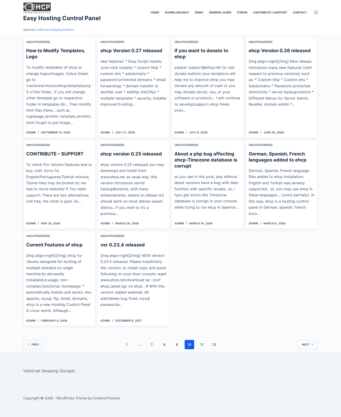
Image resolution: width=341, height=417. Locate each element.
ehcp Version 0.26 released (280, 50)
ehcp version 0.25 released (131, 154)
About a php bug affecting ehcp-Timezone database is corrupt (205, 160)
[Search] (316, 12)
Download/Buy (177, 12)
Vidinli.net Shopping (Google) (49, 371)
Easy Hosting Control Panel (62, 18)
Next (305, 344)
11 (201, 344)
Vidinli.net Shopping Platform (55, 29)
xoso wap (153, 410)
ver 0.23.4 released (122, 245)
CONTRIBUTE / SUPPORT (270, 12)
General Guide (220, 12)
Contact (300, 12)
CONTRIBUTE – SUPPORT (55, 154)
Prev (35, 344)
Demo (199, 12)
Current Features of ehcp (54, 245)
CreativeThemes (106, 398)
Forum (242, 12)
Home (155, 12)
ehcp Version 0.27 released (131, 50)
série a (190, 405)
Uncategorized (38, 42)
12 (214, 344)
